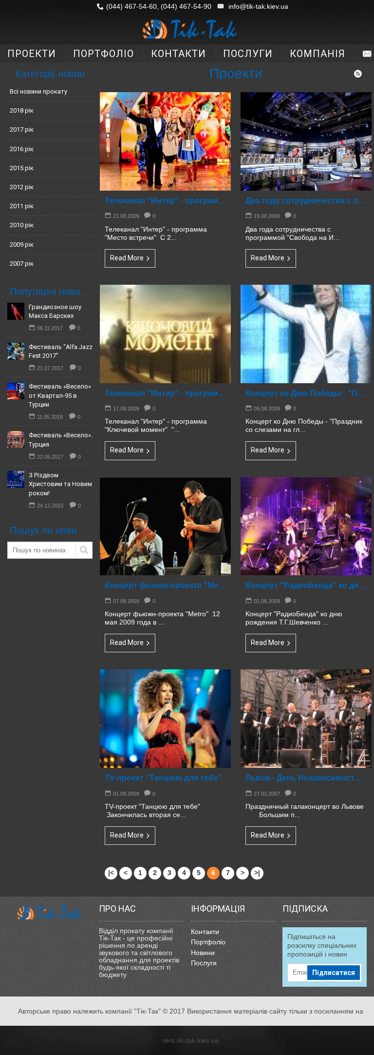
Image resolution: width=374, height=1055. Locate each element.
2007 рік (22, 263)
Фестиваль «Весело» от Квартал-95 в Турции (60, 395)
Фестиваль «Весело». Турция (61, 439)
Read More (127, 258)
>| (257, 873)
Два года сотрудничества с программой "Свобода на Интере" (306, 200)
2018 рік (22, 110)
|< (111, 873)
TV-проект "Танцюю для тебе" (163, 778)
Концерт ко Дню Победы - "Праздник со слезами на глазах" (306, 393)
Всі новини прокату (38, 91)
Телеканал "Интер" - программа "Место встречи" (165, 200)
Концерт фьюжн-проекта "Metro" (165, 585)
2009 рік (22, 244)
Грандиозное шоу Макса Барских (55, 311)
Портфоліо (208, 942)
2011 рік (22, 206)
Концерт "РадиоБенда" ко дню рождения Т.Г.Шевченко (306, 585)
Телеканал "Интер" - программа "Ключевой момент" (165, 393)
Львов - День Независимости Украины (306, 778)
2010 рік (22, 225)
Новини (203, 953)
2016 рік (22, 149)
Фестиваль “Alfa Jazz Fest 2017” (61, 351)
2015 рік (22, 168)
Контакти (205, 932)
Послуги (204, 963)
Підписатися (333, 973)
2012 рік (22, 187)
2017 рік (22, 129)
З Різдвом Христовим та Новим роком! (60, 483)
